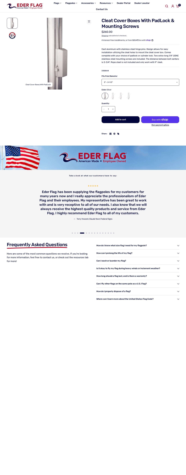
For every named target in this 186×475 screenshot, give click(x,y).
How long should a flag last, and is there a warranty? (121, 276)
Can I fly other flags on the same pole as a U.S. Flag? (121, 283)
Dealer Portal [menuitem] (123, 3)
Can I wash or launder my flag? (111, 261)
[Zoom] (89, 21)
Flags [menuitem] (56, 3)
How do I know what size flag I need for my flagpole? (121, 245)
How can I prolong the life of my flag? (114, 253)
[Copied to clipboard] (118, 133)
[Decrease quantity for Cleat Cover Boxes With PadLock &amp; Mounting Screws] (104, 109)
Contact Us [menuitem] (102, 9)
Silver (105, 96)
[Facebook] (110, 133)
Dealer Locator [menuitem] (142, 3)
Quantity (105, 103)
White (128, 96)
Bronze (113, 96)
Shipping (105, 36)
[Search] (166, 6)
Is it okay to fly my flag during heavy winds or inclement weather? (128, 268)
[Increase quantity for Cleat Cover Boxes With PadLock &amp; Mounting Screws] (113, 109)
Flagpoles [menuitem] (70, 3)
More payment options (160, 125)
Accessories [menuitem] (87, 3)
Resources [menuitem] (105, 3)
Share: (104, 134)
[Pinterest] (114, 133)
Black (121, 96)
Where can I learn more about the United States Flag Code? (124, 299)
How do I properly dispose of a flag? (113, 291)
